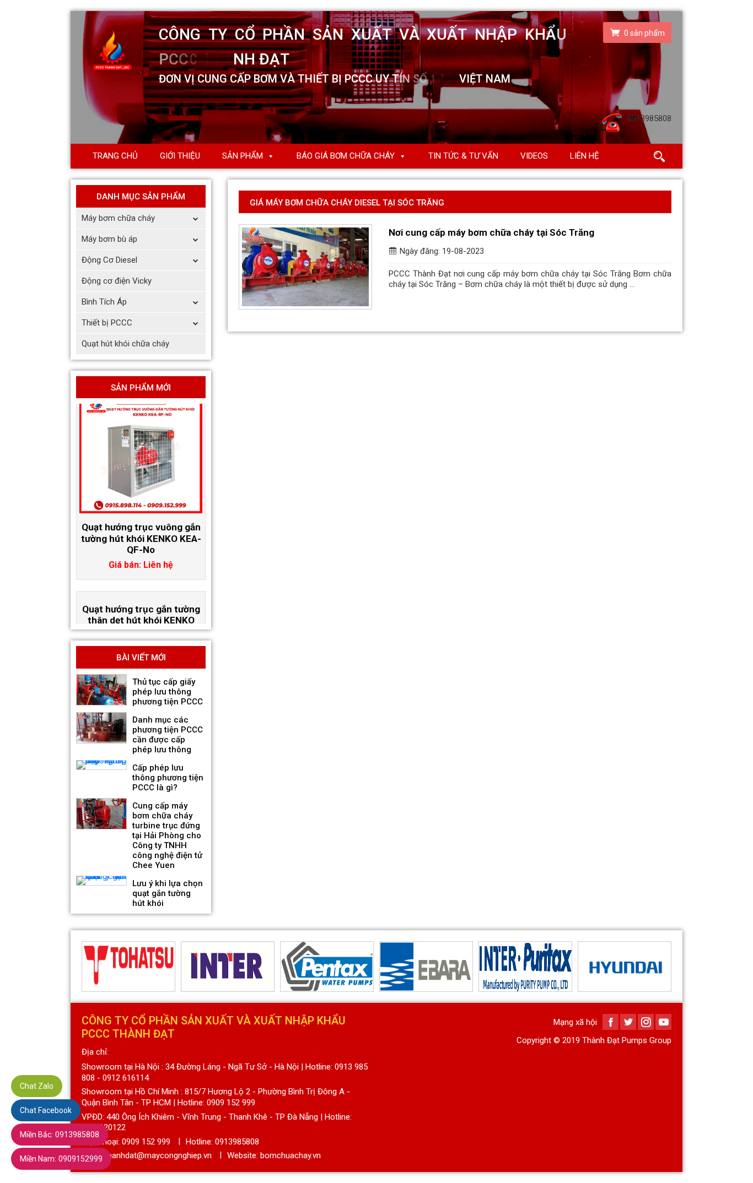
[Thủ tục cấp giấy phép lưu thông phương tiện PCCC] (101, 690)
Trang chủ (115, 156)
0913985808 (59, 1134)
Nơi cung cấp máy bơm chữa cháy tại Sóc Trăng (491, 232)
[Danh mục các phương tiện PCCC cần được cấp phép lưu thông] (101, 728)
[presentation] (88, 966)
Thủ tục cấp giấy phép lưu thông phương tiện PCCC (167, 692)
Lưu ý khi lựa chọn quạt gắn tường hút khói (167, 893)
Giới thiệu (180, 156)
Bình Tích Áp (104, 302)
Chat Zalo (36, 1086)
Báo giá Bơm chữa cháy (346, 156)
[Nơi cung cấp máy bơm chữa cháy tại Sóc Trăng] (305, 267)
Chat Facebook (46, 1110)
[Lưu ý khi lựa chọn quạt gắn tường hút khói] (101, 881)
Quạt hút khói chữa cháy (125, 344)
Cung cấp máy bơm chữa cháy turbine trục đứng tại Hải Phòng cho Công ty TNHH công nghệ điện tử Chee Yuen (167, 835)
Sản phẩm (242, 156)
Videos (534, 156)
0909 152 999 (146, 1142)
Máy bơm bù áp (109, 239)
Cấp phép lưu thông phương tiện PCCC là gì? (167, 778)
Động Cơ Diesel (109, 260)
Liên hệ (584, 156)
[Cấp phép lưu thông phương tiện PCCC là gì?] (101, 765)
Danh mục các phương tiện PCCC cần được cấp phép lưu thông (167, 735)
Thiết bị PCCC (107, 323)
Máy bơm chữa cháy (118, 218)
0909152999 (61, 1158)
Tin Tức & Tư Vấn (463, 156)
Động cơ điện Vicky (117, 281)
